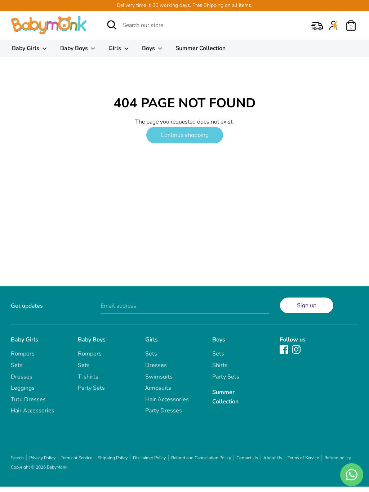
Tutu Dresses (28, 399)
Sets (17, 365)
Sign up (306, 305)
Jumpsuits (158, 388)
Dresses (21, 377)
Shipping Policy (113, 458)
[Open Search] (112, 25)
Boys (149, 48)
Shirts (220, 365)
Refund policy (337, 458)
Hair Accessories (32, 411)
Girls (115, 48)
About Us (272, 458)
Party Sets (91, 388)
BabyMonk (57, 467)
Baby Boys (74, 48)
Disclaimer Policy (149, 458)
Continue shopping (185, 135)
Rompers (23, 354)
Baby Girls (26, 48)
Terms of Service (76, 458)
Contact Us (247, 458)
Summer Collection (200, 48)
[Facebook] (284, 349)
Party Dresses (163, 411)
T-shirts (88, 377)
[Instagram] (296, 349)
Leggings (23, 388)
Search (17, 458)
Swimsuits (159, 377)
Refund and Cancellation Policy (201, 458)
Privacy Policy (42, 458)
